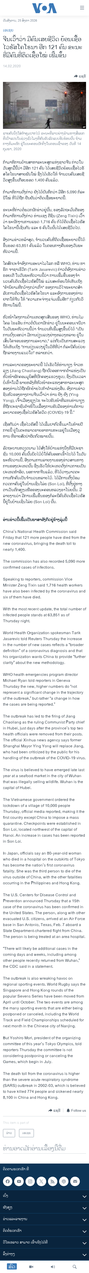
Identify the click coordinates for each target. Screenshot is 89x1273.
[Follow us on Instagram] (30, 1181)
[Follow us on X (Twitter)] (41, 1181)
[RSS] (52, 1181)
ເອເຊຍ (8, 30)
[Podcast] (63, 1181)
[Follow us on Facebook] (7, 1181)
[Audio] (52, 1267)
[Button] (80, 76)
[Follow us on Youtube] (18, 1181)
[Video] (31, 1267)
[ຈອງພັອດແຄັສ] (75, 1181)
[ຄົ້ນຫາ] (74, 1267)
